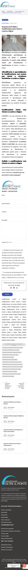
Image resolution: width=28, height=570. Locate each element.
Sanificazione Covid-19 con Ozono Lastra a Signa (12, 366)
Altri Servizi (5, 19)
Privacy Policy (18, 277)
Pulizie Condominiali (6, 510)
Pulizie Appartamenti (6, 522)
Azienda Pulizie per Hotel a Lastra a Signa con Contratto (14, 344)
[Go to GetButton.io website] (24, 568)
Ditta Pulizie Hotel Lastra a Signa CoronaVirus (12, 352)
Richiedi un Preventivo (6, 549)
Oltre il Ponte (5, 23)
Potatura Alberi (5, 536)
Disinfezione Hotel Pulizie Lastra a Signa (11, 349)
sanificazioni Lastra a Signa (8, 376)
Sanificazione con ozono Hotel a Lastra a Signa (12, 361)
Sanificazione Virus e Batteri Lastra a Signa (11, 373)
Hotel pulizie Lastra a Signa (8, 357)
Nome (3, 195)
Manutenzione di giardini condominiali (10, 531)
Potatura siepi (4, 533)
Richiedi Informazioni (6, 544)
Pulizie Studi (4, 514)
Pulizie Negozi (4, 517)
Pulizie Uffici (4, 512)
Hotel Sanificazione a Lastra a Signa (10, 359)
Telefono (4, 211)
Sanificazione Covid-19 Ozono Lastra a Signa (12, 369)
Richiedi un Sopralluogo (7, 547)
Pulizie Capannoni (5, 519)
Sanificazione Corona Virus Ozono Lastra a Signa (12, 364)
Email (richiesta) (6, 203)
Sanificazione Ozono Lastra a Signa (10, 371)
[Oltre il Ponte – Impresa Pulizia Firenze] (7, 4)
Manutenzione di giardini (7, 528)
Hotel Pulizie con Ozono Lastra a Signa (10, 354)
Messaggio (4, 220)
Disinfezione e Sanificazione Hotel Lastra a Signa (12, 347)
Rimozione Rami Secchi (6, 538)
